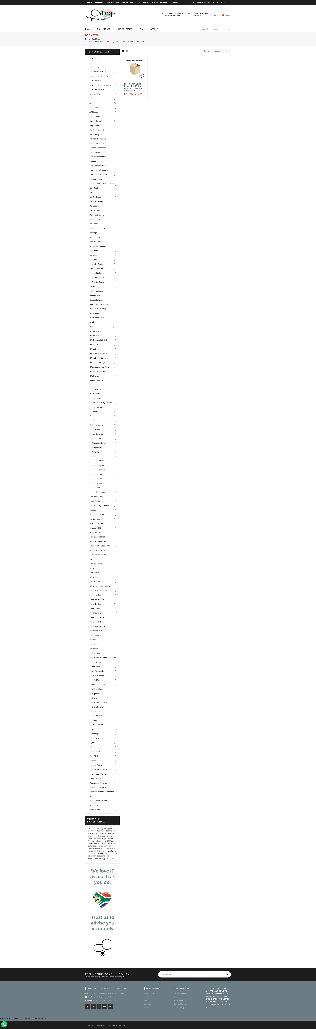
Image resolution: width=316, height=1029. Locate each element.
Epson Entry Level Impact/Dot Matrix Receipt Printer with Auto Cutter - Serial (133, 87)
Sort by (207, 51)
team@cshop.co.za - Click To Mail (104, 997)
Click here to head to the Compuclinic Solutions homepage (102, 852)
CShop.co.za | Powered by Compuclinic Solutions (108, 1025)
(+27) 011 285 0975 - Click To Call (104, 1000)
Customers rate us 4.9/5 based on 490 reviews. (29, 1018)
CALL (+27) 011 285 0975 (174, 13)
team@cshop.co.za (200, 13)
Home (87, 39)
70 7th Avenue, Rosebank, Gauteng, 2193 (109, 993)
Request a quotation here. (114, 988)
